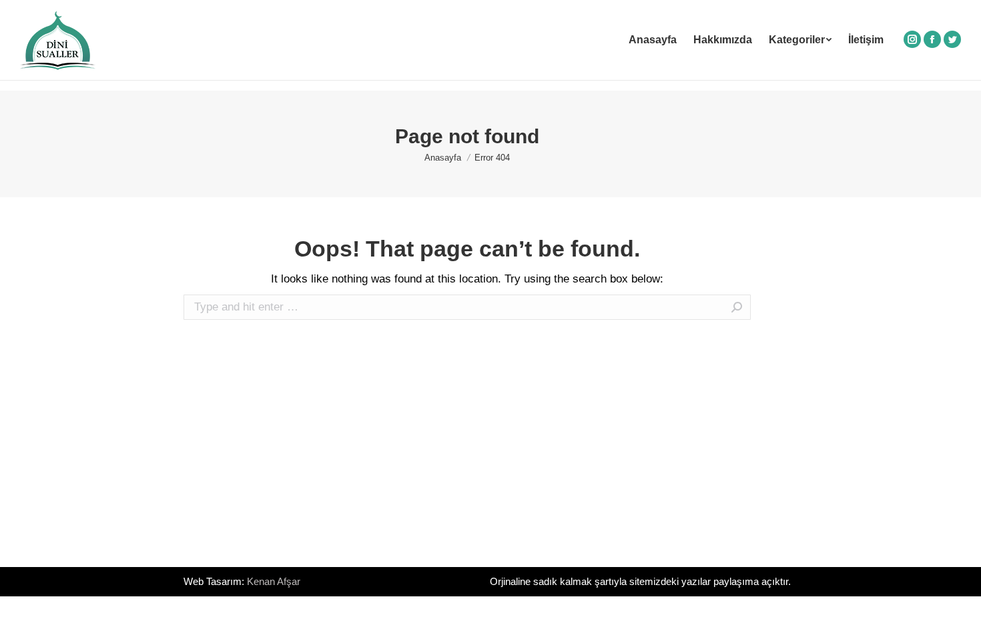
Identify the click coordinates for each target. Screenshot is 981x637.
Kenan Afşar (273, 581)
